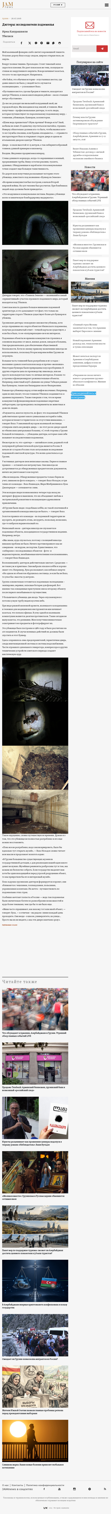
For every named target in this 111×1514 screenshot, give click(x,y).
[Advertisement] (35, 951)
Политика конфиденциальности (45, 1485)
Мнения (90, 279)
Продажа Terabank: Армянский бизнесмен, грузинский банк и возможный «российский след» (33, 1089)
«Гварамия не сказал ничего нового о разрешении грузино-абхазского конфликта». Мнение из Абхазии (89, 380)
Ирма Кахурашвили (15, 31)
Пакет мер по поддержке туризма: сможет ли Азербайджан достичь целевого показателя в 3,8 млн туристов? (32, 1252)
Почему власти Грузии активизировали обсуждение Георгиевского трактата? (88, 120)
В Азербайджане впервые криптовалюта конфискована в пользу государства (34, 1306)
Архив (6, 18)
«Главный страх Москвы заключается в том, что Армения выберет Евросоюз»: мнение (89, 328)
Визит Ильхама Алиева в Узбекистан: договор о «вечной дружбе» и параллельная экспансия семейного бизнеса (88, 154)
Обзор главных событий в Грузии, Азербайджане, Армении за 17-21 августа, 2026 (90, 136)
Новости (90, 167)
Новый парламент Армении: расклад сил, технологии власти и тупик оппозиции (89, 343)
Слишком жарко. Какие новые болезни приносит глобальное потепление (33, 1466)
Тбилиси (7, 36)
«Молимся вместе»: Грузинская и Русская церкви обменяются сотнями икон (33, 1198)
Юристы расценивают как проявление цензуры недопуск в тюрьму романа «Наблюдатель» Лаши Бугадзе (32, 1143)
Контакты (17, 1485)
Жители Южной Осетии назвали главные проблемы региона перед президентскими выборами (32, 1412)
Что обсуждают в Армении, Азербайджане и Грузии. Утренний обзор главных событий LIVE (34, 1035)
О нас (5, 1485)
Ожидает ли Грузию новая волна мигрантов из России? (30, 1359)
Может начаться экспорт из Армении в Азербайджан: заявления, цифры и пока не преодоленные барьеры (87, 361)
